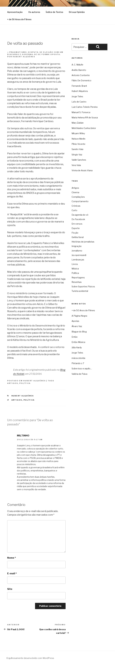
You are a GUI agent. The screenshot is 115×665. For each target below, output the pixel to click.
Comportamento (80, 201)
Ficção (75, 232)
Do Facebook (78, 219)
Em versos (77, 223)
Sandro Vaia (77, 149)
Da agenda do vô (80, 214)
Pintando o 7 (78, 363)
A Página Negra (79, 315)
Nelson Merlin (78, 138)
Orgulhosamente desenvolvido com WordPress (30, 658)
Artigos (12, 383)
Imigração (77, 246)
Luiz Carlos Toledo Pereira (84, 107)
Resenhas (77, 282)
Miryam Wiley (78, 133)
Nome (11, 557)
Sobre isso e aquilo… (82, 368)
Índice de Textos (54, 12)
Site (9, 589)
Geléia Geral (78, 237)
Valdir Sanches (79, 160)
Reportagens (78, 277)
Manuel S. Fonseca (81, 112)
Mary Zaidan (78, 122)
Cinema (75, 192)
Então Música (78, 342)
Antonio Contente (81, 75)
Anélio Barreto (79, 70)
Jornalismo (77, 250)
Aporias (75, 321)
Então (75, 337)
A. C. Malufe (77, 64)
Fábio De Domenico (81, 80)
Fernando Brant (79, 86)
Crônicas (76, 206)
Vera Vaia (76, 165)
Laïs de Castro (79, 101)
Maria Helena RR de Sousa (85, 117)
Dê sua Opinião (77, 12)
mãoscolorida (78, 358)
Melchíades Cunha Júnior (84, 128)
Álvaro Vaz (77, 326)
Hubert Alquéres (34, 381)
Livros (75, 264)
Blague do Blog (79, 331)
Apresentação (15, 12)
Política (25, 383)
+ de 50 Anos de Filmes (19, 19)
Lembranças (78, 259)
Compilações (78, 197)
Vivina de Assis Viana (82, 170)
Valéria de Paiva (79, 374)
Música (75, 268)
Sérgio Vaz (77, 154)
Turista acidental (80, 291)
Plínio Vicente (78, 144)
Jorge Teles (77, 96)
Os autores (34, 12)
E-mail (12, 573)
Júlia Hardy (77, 347)
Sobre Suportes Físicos (83, 286)
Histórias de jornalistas (83, 241)
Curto (74, 210)
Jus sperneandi (79, 255)
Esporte (76, 228)
